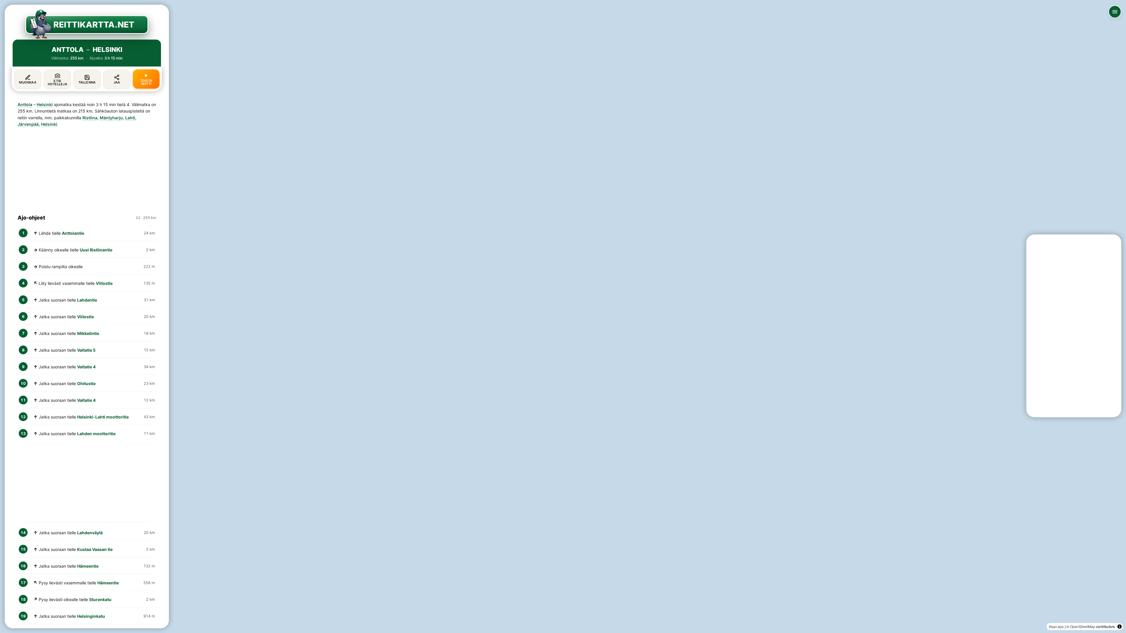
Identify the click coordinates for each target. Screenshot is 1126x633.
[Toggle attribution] (1119, 626)
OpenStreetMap (1082, 626)
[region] (563, 316)
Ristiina (89, 117)
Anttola (25, 104)
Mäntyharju (111, 117)
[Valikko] (1114, 11)
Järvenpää (28, 124)
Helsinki (45, 104)
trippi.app (1056, 626)
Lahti (130, 117)
